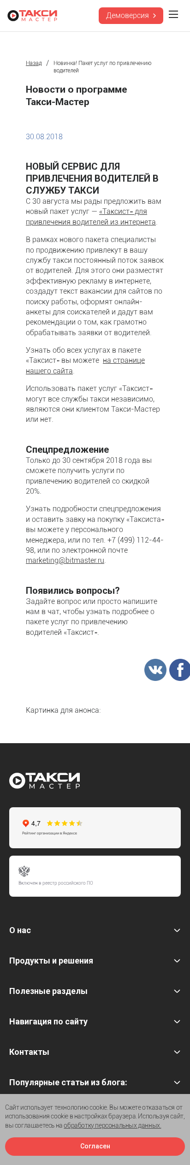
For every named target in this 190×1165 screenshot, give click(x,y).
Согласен (95, 1146)
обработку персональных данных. (112, 1125)
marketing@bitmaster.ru (65, 560)
